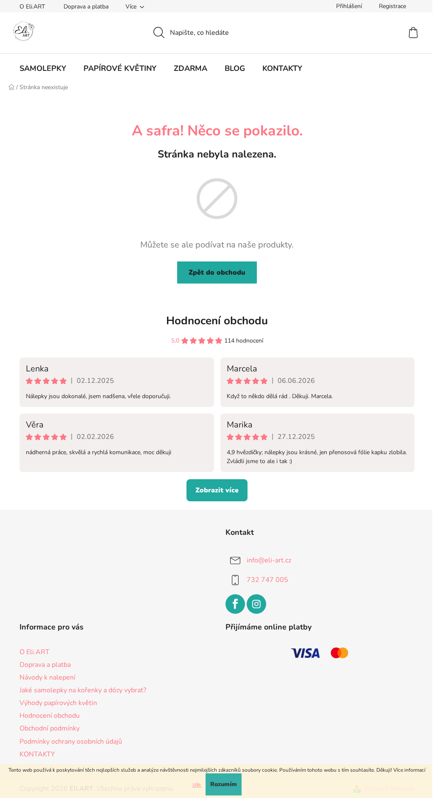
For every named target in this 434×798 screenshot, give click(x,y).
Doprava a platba (86, 7)
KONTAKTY (37, 754)
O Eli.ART (32, 7)
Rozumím (223, 784)
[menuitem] (43, 68)
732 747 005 (267, 579)
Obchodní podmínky (49, 728)
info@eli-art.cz (269, 560)
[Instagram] (256, 604)
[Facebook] (235, 604)
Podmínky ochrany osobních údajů (70, 741)
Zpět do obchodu (217, 272)
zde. (197, 784)
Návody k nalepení (47, 677)
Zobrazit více (217, 490)
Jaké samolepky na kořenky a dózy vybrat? (82, 690)
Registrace (392, 6)
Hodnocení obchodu (217, 320)
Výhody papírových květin (58, 703)
